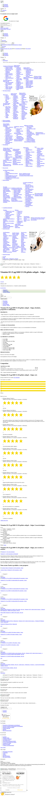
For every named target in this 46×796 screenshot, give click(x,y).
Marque (1, 545)
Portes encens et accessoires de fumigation (8, 131)
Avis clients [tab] (5, 303)
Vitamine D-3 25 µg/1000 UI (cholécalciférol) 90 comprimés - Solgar (13, 580)
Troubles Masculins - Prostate (23, 245)
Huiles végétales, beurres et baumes (6, 196)
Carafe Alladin (8, 88)
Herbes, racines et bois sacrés (8, 141)
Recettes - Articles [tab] (6, 305)
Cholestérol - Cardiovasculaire (29, 155)
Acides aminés (17, 224)
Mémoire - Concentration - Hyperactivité (40, 153)
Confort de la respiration (18, 73)
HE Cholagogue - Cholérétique (28, 200)
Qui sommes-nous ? (6, 740)
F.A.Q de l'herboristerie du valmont (9, 742)
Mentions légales (6, 737)
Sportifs (22, 240)
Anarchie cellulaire (6, 292)
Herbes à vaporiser (9, 73)
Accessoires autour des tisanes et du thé (7, 81)
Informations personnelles (8, 751)
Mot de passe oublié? (4, 28)
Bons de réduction (6, 755)
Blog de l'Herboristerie (7, 730)
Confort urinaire (29, 157)
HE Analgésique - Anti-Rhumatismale (29, 195)
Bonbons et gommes (7, 158)
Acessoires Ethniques (18, 140)
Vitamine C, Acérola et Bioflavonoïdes (9, 215)
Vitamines (5, 210)
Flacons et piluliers (29, 80)
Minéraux (17, 210)
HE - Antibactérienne (29, 189)
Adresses (4, 754)
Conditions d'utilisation (7, 738)
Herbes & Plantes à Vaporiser (29, 141)
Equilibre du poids (19, 87)
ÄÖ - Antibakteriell (29, 196)
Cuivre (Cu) (19, 213)
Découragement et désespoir (10, 176)
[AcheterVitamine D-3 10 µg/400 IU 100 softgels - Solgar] (10, 642)
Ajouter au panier (4, 298)
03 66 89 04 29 (18, 48)
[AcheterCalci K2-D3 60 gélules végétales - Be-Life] (23, 665)
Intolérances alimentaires (14, 241)
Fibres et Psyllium (6, 225)
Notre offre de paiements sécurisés (9, 741)
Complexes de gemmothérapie (18, 152)
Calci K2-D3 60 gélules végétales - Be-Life (8, 667)
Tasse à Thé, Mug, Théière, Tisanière (8, 87)
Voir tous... (39, 166)
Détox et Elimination (18, 81)
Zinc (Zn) (19, 223)
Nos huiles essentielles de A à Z (7, 187)
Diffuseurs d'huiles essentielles (6, 202)
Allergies (27, 148)
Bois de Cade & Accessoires (8, 134)
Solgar (5, 545)
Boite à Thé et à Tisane (7, 110)
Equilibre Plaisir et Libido (25, 102)
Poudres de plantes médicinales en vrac (9, 69)
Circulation (28, 156)
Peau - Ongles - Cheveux (15, 249)
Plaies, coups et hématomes (15, 251)
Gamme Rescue (8, 178)
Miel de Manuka (8, 154)
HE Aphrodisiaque (28, 202)
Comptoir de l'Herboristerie (8, 66)
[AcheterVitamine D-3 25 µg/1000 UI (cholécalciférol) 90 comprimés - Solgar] (14, 578)
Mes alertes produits (6, 757)
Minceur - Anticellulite (39, 151)
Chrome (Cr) (19, 212)
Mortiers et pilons (29, 83)
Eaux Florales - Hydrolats (6, 194)
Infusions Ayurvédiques (24, 112)
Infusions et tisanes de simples (8, 727)
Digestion (27, 158)
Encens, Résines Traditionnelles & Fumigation (6, 125)
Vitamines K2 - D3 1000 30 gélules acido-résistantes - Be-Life (12, 656)
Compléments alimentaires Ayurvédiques (29, 136)
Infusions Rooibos (23, 116)
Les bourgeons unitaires (18, 154)
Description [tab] (5, 300)
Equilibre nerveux (19, 86)
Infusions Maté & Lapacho (24, 114)
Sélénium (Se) (20, 222)
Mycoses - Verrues (15, 245)
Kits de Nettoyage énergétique (8, 143)
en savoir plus (3, 287)
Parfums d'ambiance (9, 139)
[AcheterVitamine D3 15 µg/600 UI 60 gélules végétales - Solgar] (11, 632)
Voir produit (2, 577)
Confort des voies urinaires (16, 111)
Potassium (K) (20, 220)
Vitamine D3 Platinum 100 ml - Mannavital (8, 624)
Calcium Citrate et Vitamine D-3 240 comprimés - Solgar (11, 569)
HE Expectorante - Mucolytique (28, 191)
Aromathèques (6, 199)
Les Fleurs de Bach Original (8, 170)
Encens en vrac (8, 129)
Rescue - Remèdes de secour (24, 173)
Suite (36, 147)
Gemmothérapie (16, 150)
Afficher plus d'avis (4, 520)
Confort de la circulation (28, 74)
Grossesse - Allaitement (14, 237)
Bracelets (18, 129)
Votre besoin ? (26, 147)
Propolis (7, 153)
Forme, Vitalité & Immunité (29, 76)
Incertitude (7, 172)
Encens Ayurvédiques (31, 140)
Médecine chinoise (17, 133)
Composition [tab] (5, 302)
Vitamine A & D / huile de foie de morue (9, 212)
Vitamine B (7, 213)
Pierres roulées (19, 128)
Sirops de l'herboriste (17, 162)
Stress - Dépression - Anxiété (23, 242)
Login (2, 26)
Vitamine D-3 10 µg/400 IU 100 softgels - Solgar (9, 644)
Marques (4, 729)
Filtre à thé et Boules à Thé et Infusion (9, 83)
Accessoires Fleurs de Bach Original (26, 175)
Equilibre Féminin (29, 166)
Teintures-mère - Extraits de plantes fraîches (7, 149)
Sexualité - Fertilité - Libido (24, 235)
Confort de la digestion (18, 70)
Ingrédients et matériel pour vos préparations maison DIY (16, 188)
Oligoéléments (26, 216)
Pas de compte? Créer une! (5, 29)
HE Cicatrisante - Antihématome (28, 204)
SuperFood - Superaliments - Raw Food (18, 164)
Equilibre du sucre (19, 82)
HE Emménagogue (29, 205)
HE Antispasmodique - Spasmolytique (29, 198)
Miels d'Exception (8, 156)
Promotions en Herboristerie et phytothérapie (11, 725)
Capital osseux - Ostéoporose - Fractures (6, 239)
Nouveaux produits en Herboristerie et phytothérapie (13, 726)
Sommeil (38, 157)
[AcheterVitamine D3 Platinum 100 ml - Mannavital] (23, 622)
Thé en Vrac (5, 94)
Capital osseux (5, 291)
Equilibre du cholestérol (18, 84)
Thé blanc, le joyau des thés (7, 99)
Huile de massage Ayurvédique (30, 127)
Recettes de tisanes (4, 48)
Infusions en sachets (24, 119)
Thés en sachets (6, 102)
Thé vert (7, 95)
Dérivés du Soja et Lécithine (8, 223)
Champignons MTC (20, 138)
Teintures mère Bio (6, 728)
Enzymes (5, 224)
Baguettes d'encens (9, 135)
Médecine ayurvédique (28, 125)
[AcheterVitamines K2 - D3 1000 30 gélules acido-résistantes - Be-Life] (23, 654)
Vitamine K (7, 217)
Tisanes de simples (8, 67)
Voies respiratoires (40, 165)
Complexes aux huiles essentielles (6, 190)
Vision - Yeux (23, 249)
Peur (6, 171)
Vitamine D (5, 289)
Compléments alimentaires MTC (19, 137)
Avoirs (4, 753)
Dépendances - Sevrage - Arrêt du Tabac (29, 163)
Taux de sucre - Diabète (40, 162)
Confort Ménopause (29, 69)
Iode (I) (18, 215)
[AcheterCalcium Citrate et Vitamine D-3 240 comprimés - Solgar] (11, 567)
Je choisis (7, 789)
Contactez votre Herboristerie (8, 745)
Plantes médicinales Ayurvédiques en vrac (31, 134)
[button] (2, 793)
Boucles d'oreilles (19, 130)
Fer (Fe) (18, 214)
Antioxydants (17, 227)
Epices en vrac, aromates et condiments (8, 71)
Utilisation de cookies (7, 743)
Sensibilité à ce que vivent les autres (12, 177)
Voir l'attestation (17, 377)
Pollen (6, 155)
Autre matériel (28, 87)
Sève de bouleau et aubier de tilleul (18, 156)
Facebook (5, 710)
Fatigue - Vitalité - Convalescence (40, 149)
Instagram (5, 711)
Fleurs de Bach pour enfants (24, 174)
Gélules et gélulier (29, 81)
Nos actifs (10, 48)
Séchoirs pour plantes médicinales (29, 86)
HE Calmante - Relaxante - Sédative (29, 185)
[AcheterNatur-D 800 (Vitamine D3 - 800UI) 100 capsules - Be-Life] (23, 610)
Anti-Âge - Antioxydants (23, 248)
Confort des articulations (18, 68)
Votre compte (3, 747)
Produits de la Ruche (7, 150)
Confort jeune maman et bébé (19, 79)
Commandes (5, 752)
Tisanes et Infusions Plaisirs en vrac (23, 104)
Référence (2, 283)
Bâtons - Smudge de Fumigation (9, 128)
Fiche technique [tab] (6, 304)
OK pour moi (20, 789)
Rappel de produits (6, 744)
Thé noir (7, 96)
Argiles (27, 79)
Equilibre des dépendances (28, 71)
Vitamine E (7, 216)
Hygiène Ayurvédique (31, 139)
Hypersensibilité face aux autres (11, 175)
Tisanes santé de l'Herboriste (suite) (22, 94)
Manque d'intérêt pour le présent (11, 173)
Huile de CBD (8, 76)
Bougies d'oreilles (30, 138)
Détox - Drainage (29, 159)
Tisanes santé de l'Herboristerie (17, 66)
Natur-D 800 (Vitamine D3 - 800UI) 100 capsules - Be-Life (11, 612)
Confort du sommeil (18, 77)
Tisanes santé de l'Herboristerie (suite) (27, 68)
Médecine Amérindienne (18, 139)
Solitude (7, 174)
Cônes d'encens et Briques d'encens (8, 137)
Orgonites (18, 132)
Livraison (4, 736)
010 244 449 (28, 48)
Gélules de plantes (16, 149)
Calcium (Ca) (19, 211)
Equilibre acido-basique (7, 251)
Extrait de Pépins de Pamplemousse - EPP (7, 165)
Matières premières (29, 82)
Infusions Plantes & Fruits (25, 107)
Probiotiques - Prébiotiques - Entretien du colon (8, 227)
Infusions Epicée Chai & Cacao (24, 109)
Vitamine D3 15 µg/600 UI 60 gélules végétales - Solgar (11, 634)
